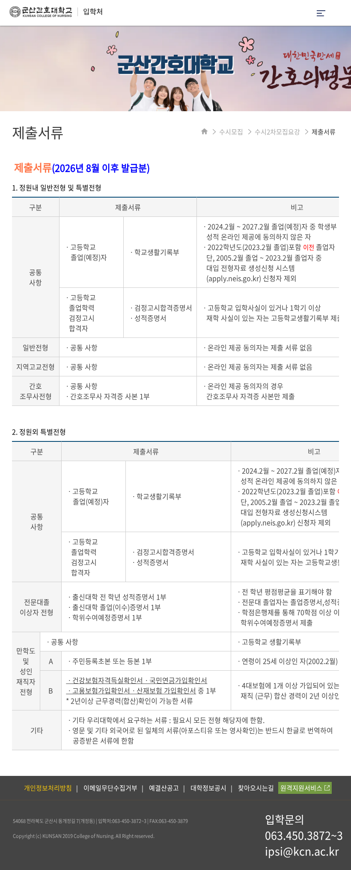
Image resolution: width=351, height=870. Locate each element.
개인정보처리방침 (48, 788)
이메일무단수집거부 (110, 788)
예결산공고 (164, 788)
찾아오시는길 (256, 788)
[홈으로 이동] (204, 132)
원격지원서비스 (301, 788)
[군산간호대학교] (51, 14)
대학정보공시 (208, 788)
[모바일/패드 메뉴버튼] (321, 14)
